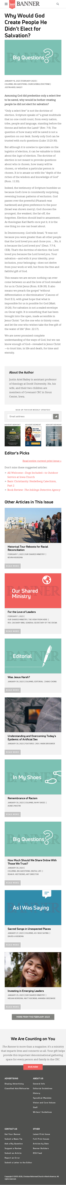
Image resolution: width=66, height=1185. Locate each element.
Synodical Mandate (42, 1098)
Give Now (33, 1067)
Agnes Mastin (14, 806)
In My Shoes (39, 803)
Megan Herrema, (15, 998)
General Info (39, 1084)
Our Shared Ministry (35, 554)
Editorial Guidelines (42, 1089)
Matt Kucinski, (30, 998)
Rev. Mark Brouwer (45, 744)
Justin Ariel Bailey (13, 87)
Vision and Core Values (44, 1103)
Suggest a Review (13, 1148)
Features (29, 744)
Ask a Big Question (14, 1144)
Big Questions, (21, 84)
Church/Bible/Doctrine (39, 84)
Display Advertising (14, 1084)
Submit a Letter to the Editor (18, 1163)
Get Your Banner (13, 1134)
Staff (35, 1107)
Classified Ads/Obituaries (17, 1089)
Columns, (9, 84)
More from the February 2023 (33, 1017)
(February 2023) (28, 81)
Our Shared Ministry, (18, 620)
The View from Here (37, 620)
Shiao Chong (51, 682)
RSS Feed (37, 1153)
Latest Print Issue (41, 1134)
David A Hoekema (16, 936)
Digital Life (36, 871)
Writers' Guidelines (42, 1112)
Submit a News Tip (13, 1139)
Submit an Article (13, 1153)
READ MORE (12, 566)
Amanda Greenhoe (46, 998)
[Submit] (56, 416)
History (36, 1093)
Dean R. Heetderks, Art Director (23, 874)
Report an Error (12, 1158)
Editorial (38, 682)
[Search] (57, 4)
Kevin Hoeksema (15, 558)
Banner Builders (41, 1148)
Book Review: (33, 490)
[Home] (28, 3)
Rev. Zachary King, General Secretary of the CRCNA (32, 623)
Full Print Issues (41, 1139)
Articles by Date (41, 1144)
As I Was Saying (41, 933)
